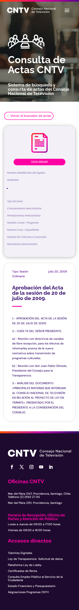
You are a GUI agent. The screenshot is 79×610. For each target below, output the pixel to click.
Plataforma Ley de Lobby (25, 565)
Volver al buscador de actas (31, 116)
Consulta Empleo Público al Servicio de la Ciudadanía (35, 578)
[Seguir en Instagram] (31, 467)
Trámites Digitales (20, 553)
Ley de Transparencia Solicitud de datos (35, 559)
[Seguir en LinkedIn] (51, 467)
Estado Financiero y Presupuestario (31, 586)
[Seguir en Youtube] (41, 467)
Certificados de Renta (22, 571)
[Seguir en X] (22, 467)
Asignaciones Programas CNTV (28, 592)
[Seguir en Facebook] (12, 467)
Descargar (39, 162)
